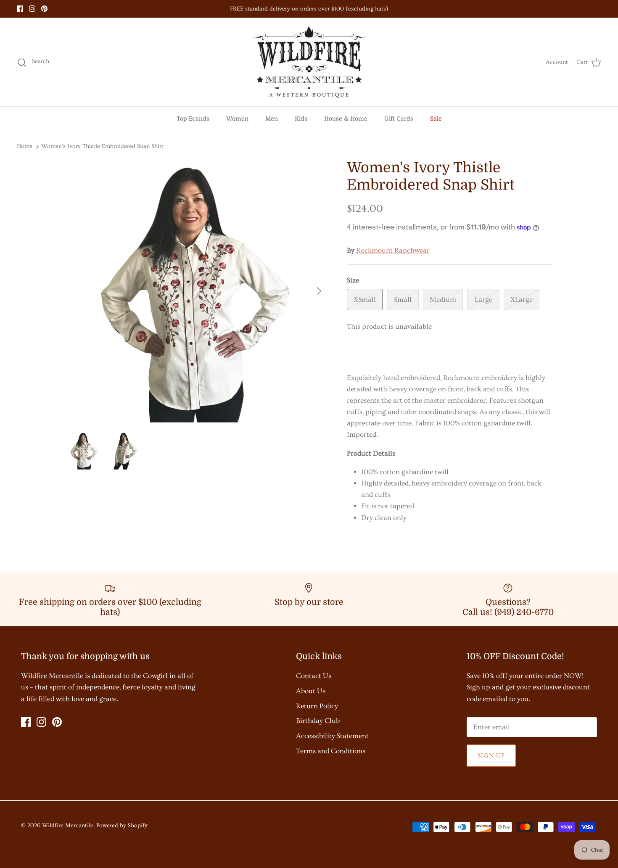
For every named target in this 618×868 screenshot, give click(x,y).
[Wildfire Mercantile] (309, 62)
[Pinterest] (44, 8)
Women (237, 118)
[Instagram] (32, 8)
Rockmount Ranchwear (393, 250)
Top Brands (193, 118)
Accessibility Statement (332, 736)
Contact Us (313, 676)
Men (271, 118)
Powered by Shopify (122, 825)
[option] (196, 290)
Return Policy (317, 706)
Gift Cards (398, 118)
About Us (310, 691)
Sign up (491, 755)
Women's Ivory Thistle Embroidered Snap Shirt (102, 146)
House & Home (345, 118)
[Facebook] (20, 8)
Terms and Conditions (330, 751)
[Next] (319, 291)
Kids (301, 118)
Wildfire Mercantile (67, 825)
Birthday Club (318, 721)
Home (24, 146)
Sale (436, 118)
